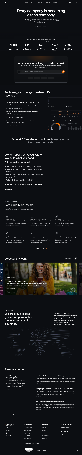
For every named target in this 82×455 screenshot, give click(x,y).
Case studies (48, 2)
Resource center (40, 2)
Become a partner (65, 427)
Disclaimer (39, 450)
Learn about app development (61, 242)
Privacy (62, 434)
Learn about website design (36, 242)
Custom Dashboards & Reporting (31, 443)
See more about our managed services (14, 242)
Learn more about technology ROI (13, 125)
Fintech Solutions (28, 427)
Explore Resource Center (10, 414)
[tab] (22, 105)
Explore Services (40, 248)
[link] (16, 382)
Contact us (55, 2)
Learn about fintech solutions (12, 225)
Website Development (29, 430)
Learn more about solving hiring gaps (14, 117)
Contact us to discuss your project (64, 324)
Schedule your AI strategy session (62, 225)
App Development (28, 433)
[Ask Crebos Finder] (63, 71)
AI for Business (27, 438)
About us (32, 2)
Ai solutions (44, 78)
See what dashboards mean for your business (39, 225)
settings (11, 451)
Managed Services (28, 441)
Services (26, 2)
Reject (28, 451)
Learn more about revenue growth (13, 108)
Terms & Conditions (65, 437)
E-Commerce (27, 435)
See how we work (40, 27)
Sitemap (44, 450)
